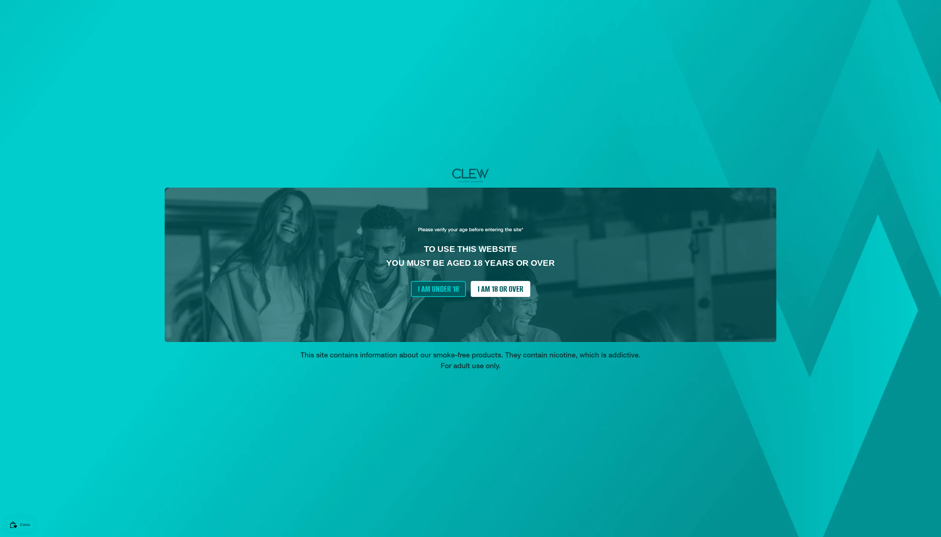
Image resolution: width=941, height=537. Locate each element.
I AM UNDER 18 (438, 289)
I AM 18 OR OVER (500, 289)
